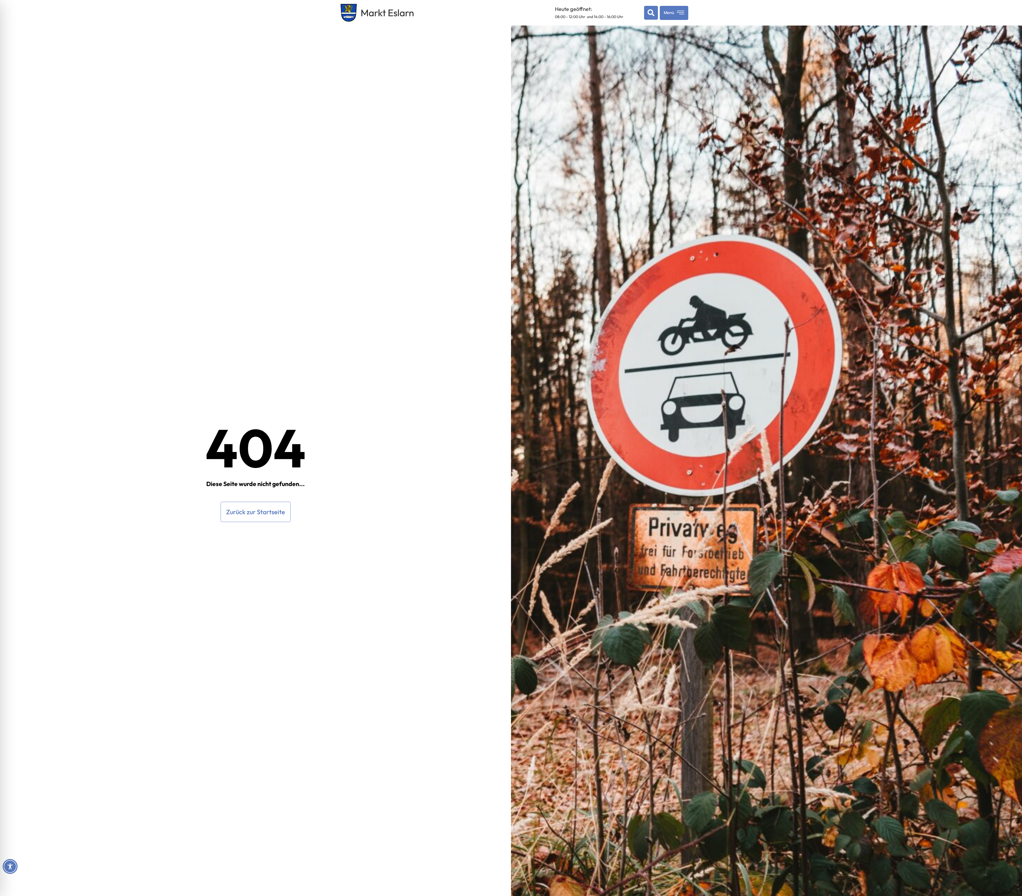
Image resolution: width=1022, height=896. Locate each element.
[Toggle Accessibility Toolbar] (10, 866)
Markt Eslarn (387, 13)
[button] (650, 13)
